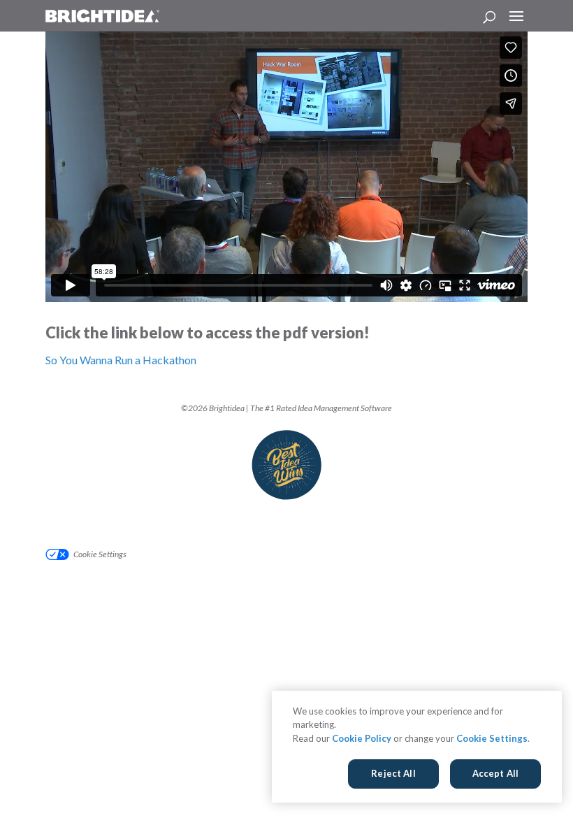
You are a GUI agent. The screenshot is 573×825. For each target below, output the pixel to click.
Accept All (495, 773)
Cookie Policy (361, 738)
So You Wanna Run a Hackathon (120, 359)
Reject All (393, 773)
